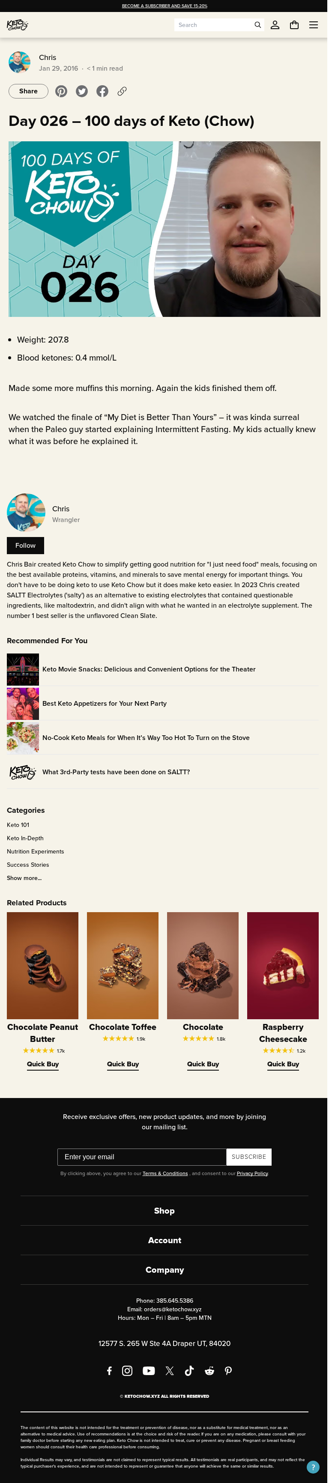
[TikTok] (186, 1365)
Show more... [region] (24, 874)
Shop (161, 1204)
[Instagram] (124, 1365)
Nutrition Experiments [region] (35, 848)
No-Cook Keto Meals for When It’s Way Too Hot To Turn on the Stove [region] (146, 734)
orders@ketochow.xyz (170, 1303)
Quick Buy (42, 1058)
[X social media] (166, 1365)
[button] (306, 1467)
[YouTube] (146, 1365)
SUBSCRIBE (246, 1150)
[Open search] (257, 24)
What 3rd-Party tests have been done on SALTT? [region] (116, 768)
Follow (25, 541)
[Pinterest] (225, 1365)
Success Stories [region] (28, 861)
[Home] (17, 24)
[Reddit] (207, 1365)
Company (161, 1263)
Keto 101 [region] (18, 821)
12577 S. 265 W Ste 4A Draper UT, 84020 (161, 1337)
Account (161, 1234)
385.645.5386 (171, 1294)
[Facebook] (106, 1365)
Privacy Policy (248, 1167)
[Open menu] (307, 24)
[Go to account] (275, 25)
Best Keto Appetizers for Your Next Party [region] (104, 700)
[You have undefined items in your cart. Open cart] (287, 25)
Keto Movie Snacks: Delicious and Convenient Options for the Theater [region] (149, 666)
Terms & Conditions (162, 1167)
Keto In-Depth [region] (25, 834)
